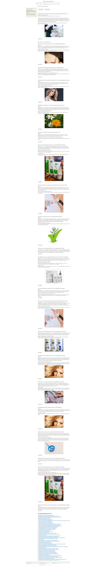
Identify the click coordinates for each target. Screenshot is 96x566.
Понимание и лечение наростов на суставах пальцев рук (47, 551)
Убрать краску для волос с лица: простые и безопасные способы (51, 431)
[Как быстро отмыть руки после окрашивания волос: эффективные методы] (54, 318)
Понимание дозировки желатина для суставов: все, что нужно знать (48, 545)
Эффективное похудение (47, 3)
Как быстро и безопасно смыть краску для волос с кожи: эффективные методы (53, 505)
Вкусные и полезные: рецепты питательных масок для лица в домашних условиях (50, 557)
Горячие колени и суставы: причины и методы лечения (46, 558)
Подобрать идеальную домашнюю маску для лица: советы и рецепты (48, 556)
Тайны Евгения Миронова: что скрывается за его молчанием (47, 528)
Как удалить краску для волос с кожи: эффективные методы (50, 216)
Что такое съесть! (41, 539)
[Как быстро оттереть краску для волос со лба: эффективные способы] (54, 345)
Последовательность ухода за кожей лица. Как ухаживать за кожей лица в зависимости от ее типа (52, 559)
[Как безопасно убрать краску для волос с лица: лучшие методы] (54, 75)
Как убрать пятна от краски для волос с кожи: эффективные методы (51, 355)
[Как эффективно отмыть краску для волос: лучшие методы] (54, 421)
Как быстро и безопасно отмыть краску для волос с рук (49, 132)
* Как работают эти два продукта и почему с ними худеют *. (47, 529)
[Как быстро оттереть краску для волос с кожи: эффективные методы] (54, 168)
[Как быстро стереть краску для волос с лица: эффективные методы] (54, 57)
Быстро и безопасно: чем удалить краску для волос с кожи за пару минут (52, 185)
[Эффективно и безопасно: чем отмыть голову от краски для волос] (54, 121)
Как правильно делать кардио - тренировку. (45, 517)
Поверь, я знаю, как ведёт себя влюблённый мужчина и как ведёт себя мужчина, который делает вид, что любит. (54, 520)
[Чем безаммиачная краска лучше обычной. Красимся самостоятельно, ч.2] (54, 31)
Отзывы (57, 3)
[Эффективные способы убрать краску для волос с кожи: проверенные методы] (54, 94)
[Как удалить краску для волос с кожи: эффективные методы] (54, 234)
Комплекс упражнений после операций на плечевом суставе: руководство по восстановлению (52, 543)
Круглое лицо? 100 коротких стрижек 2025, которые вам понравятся (48, 526)
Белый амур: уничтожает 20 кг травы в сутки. (45, 518)
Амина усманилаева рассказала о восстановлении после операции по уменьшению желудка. (52, 537)
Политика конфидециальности (42, 563)
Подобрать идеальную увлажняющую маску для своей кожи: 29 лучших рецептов (50, 555)
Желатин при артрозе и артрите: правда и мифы (45, 522)
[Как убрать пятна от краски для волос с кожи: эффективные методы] (54, 371)
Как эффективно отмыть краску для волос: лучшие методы (50, 407)
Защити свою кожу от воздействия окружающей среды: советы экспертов (49, 560)
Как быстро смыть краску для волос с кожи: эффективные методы (51, 248)
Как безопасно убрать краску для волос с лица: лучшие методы (50, 67)
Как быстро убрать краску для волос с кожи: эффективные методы (51, 467)
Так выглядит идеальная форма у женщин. (45, 542)
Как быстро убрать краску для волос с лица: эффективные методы (51, 288)
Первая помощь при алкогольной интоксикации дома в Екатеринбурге (48, 536)
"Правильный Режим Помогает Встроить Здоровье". (46, 519)
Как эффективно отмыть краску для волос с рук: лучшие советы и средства (53, 257)
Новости (40, 3)
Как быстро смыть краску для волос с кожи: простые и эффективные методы (49, 535)
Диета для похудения (48, 1)
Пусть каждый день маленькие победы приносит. (45, 521)
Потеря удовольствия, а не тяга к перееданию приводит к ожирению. (48, 540)
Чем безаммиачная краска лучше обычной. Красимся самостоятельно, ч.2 (53, 13)
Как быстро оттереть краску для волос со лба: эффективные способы (52, 331)
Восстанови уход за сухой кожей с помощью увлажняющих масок (48, 552)
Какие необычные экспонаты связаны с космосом (46, 531)
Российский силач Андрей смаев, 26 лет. (44, 554)
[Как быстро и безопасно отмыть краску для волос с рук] (54, 140)
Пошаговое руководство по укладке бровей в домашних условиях (48, 538)
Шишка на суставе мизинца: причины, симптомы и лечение (47, 550)
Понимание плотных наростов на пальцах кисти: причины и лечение (48, 548)
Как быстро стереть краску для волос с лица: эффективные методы (51, 43)
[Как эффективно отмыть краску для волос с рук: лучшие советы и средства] (54, 276)
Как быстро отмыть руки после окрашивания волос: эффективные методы (53, 301)
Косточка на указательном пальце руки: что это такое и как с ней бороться (49, 549)
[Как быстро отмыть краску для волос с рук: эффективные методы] (54, 397)
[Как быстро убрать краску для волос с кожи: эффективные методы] (54, 488)
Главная (37, 3)
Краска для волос (41, 9)
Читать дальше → (40, 64)
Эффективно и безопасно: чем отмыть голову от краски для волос (51, 105)
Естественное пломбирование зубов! (44, 532)
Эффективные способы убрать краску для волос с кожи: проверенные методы (53, 80)
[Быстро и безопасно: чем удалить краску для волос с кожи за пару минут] (54, 203)
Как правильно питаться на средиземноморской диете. (46, 515)
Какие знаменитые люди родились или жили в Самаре (46, 523)
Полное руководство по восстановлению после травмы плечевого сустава (49, 541)
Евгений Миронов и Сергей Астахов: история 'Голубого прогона (48, 527)
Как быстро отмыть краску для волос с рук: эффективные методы (51, 381)
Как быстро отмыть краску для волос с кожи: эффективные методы (51, 458)
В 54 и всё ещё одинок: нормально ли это (44, 530)
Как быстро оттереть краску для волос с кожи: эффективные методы (51, 144)
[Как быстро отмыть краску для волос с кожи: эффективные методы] (54, 462)
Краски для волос (47, 9)
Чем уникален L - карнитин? (43, 534)
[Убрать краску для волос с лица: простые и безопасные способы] (54, 448)
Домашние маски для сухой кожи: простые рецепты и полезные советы (49, 553)
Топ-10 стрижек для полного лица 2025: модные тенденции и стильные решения (50, 524)
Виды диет (54, 3)
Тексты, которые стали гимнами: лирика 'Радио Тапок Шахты (47, 544)
